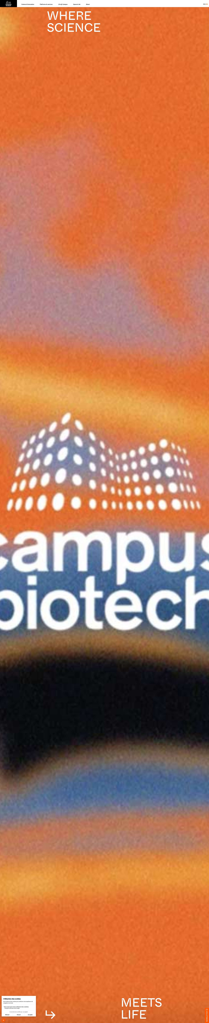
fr (204, 4)
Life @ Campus (63, 4)
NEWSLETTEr (207, 1016)
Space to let (76, 4)
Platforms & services (46, 4)
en (207, 4)
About (88, 4)
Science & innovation (27, 4)
